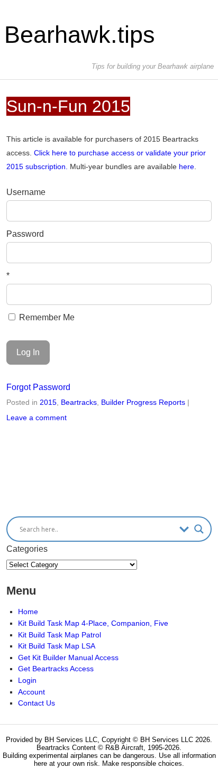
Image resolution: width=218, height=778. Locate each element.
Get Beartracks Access (56, 668)
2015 (48, 402)
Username (26, 192)
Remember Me (46, 317)
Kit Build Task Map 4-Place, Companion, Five (93, 623)
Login (27, 680)
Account (31, 692)
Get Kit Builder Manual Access (68, 657)
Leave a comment (36, 417)
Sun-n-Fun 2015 (68, 106)
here (186, 166)
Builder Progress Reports (143, 402)
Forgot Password (38, 387)
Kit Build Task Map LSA (56, 646)
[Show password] (196, 252)
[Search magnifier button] (199, 529)
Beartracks (79, 402)
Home (28, 611)
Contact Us (36, 703)
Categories (27, 548)
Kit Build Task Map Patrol (59, 635)
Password (25, 233)
